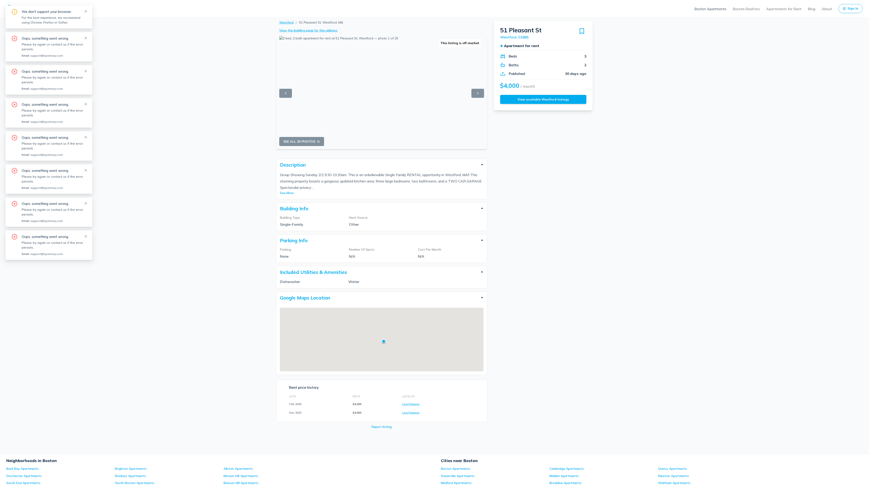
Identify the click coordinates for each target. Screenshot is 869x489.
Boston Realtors (746, 9)
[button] (381, 165)
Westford (286, 22)
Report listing (382, 427)
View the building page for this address (308, 30)
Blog (811, 9)
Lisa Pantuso (411, 404)
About (827, 9)
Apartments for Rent (784, 9)
